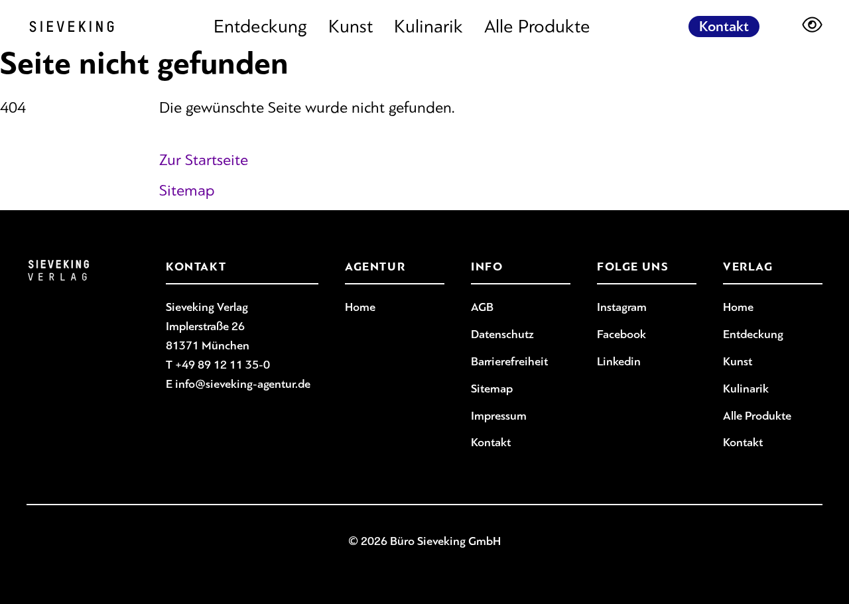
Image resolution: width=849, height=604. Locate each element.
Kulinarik (428, 26)
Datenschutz (502, 334)
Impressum (499, 415)
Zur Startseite (203, 160)
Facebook (621, 334)
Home (360, 307)
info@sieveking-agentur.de (242, 384)
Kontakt (724, 26)
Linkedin (619, 361)
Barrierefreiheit (509, 361)
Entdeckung (260, 26)
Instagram (622, 307)
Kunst (350, 26)
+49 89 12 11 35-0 (222, 364)
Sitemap (187, 190)
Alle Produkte (537, 26)
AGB (482, 307)
